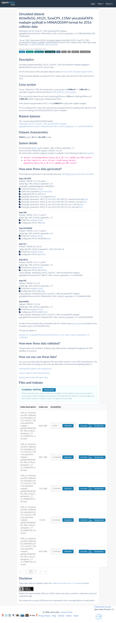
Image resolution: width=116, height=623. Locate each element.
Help (54, 616)
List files (84, 426)
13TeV (64, 52)
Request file (67, 425)
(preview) (39, 189)
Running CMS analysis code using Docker (35, 368)
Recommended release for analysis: (33, 150)
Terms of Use (66, 612)
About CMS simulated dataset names (78, 71)
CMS (58, 52)
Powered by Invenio (102, 607)
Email (76, 616)
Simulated (30, 52)
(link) (50, 191)
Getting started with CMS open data (33, 377)
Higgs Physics (39, 52)
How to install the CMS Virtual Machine (34, 373)
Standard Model (50, 52)
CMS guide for (64, 92)
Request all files (49, 389)
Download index (99, 426)
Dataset (22, 52)
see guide (89, 153)
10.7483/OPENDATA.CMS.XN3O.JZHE (43, 44)
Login (93, 3)
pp (69, 52)
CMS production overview (77, 174)
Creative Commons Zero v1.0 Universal (67, 583)
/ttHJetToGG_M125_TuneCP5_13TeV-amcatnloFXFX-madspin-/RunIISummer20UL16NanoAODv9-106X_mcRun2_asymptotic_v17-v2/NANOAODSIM (56, 125)
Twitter (69, 616)
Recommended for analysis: (34, 148)
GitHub (61, 616)
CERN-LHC (75, 52)
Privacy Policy (44, 616)
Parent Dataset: (85, 52)
